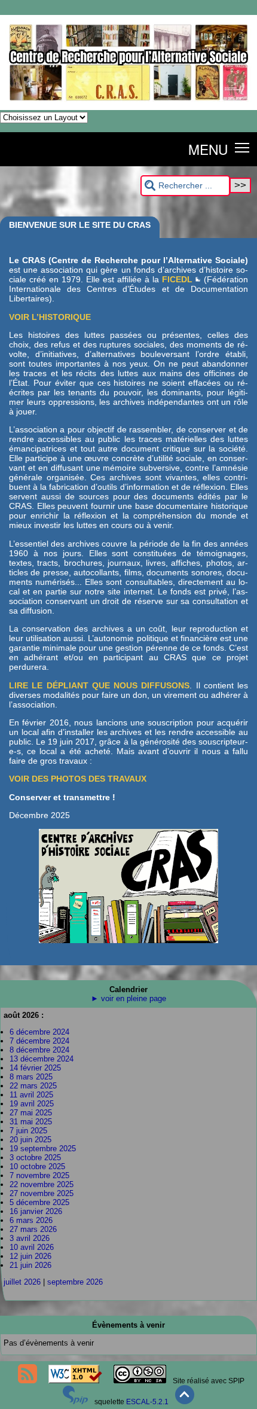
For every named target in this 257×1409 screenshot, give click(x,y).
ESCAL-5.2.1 (147, 1402)
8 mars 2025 (31, 1076)
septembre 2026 (75, 1281)
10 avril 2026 (32, 1247)
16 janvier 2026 (36, 1211)
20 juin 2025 (30, 1139)
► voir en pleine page (128, 998)
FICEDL (177, 279)
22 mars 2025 (33, 1085)
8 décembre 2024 (39, 1049)
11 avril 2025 (31, 1094)
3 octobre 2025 (35, 1157)
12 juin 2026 (30, 1256)
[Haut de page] (184, 1402)
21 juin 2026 (30, 1265)
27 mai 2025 (31, 1112)
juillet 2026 (22, 1281)
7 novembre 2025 (39, 1175)
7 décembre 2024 (39, 1040)
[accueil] (128, 107)
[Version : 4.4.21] (75, 1402)
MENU (208, 148)
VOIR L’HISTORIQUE (50, 317)
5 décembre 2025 (39, 1202)
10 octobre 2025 (37, 1166)
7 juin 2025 (28, 1130)
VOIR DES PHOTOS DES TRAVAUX (77, 778)
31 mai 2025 (31, 1121)
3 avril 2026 (30, 1238)
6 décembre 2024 (39, 1031)
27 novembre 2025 (42, 1193)
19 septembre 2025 (43, 1148)
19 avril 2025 (32, 1103)
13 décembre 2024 (42, 1058)
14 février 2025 (35, 1067)
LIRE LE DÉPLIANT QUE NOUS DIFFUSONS (99, 685)
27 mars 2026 (33, 1229)
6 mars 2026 (31, 1220)
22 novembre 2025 (42, 1184)
